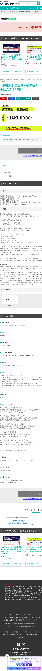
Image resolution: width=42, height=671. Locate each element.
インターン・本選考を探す (10, 617)
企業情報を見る (25, 617)
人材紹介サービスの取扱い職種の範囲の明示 (20, 626)
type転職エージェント (29, 632)
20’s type (25, 634)
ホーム (12, 614)
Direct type (20, 637)
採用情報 (15, 623)
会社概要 (7, 623)
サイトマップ (33, 620)
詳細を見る (6, 71)
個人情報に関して (21, 620)
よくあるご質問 (9, 620)
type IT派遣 (33, 634)
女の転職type (16, 632)
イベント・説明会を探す (11, 8)
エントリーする (17, 71)
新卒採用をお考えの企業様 (27, 623)
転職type (7, 632)
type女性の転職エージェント (12, 634)
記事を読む (35, 617)
